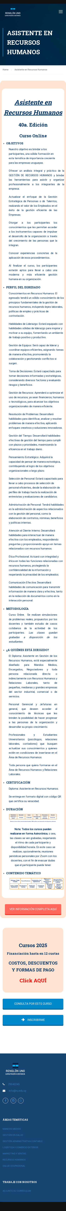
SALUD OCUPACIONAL (14, 1166)
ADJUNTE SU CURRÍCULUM (17, 1191)
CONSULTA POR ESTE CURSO (33, 1003)
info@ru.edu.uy (17, 1090)
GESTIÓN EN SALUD (13, 1135)
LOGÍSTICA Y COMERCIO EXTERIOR (20, 1147)
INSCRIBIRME (36, 1020)
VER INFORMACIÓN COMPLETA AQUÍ (33, 909)
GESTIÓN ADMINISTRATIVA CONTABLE (23, 1141)
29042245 (14, 1084)
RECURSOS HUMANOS (14, 1159)
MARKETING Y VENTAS (14, 1153)
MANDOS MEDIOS (12, 1129)
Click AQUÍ (33, 980)
